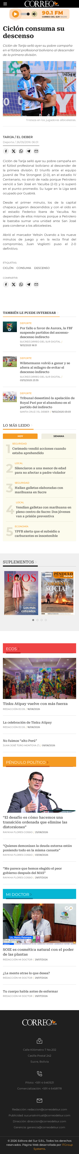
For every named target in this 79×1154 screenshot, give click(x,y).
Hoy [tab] (20, 436)
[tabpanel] (21, 593)
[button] (39, 89)
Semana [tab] (58, 436)
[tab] (33, 620)
